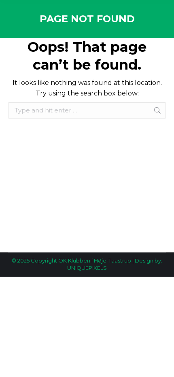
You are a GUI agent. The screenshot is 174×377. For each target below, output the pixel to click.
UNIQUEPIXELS (87, 268)
